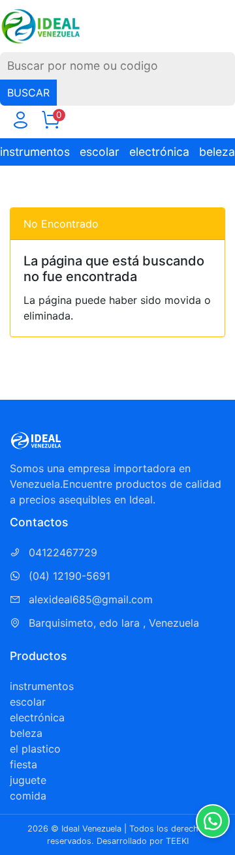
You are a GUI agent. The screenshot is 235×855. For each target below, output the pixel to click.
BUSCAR (28, 92)
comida (28, 795)
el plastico (35, 748)
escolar (99, 151)
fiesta (23, 764)
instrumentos (35, 151)
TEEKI (177, 841)
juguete (28, 780)
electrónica (159, 151)
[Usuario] (20, 122)
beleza (217, 151)
